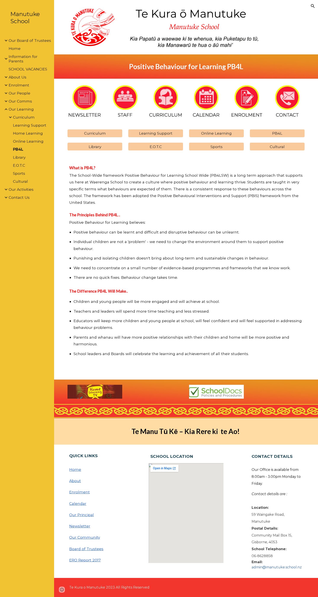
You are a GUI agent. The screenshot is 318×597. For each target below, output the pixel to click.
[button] (313, 6)
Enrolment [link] (19, 85)
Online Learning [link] (28, 141)
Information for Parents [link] (23, 58)
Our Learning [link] (21, 109)
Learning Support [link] (29, 125)
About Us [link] (17, 77)
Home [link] (15, 48)
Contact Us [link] (19, 197)
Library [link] (19, 157)
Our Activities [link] (21, 189)
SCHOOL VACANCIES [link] (28, 69)
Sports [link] (19, 173)
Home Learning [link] (28, 133)
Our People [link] (19, 93)
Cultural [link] (20, 181)
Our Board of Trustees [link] (30, 40)
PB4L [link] (18, 149)
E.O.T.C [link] (19, 165)
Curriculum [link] (24, 117)
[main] (186, 66)
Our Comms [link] (20, 101)
